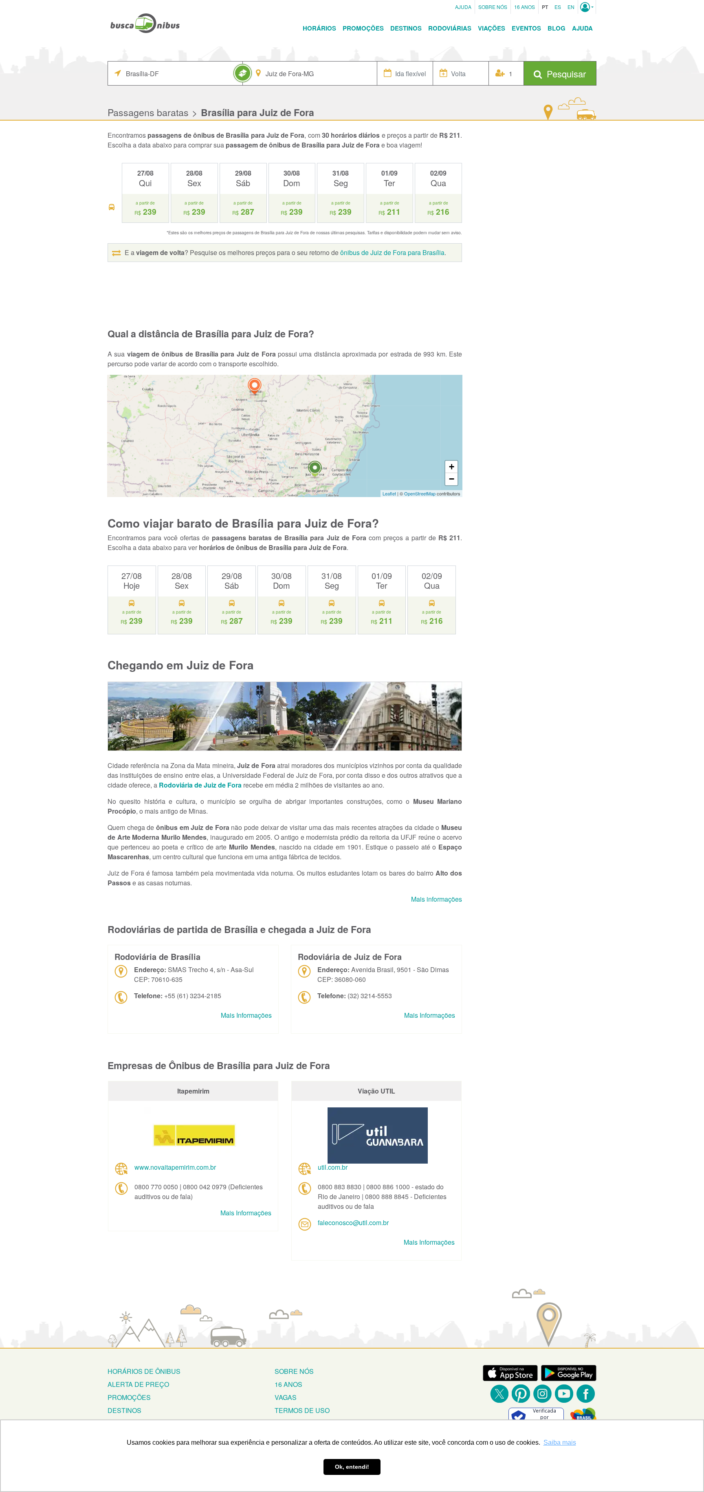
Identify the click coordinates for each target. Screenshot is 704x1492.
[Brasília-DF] (255, 387)
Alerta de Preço (138, 1384)
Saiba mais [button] (559, 1442)
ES (557, 6)
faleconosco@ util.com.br (353, 1222)
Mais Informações (246, 1015)
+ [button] (451, 467)
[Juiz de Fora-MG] (315, 470)
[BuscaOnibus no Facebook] (585, 1393)
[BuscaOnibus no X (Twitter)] (499, 1393)
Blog (556, 28)
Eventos (526, 28)
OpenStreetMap (420, 493)
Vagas (286, 1397)
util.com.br (333, 1167)
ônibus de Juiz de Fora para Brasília (392, 252)
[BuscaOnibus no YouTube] (564, 1393)
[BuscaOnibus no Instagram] (542, 1393)
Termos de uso (302, 1410)
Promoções (363, 28)
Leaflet (389, 493)
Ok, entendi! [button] (352, 1466)
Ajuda (463, 6)
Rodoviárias (449, 28)
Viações (491, 28)
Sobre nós (294, 1371)
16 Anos (524, 6)
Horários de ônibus (144, 1371)
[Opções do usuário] (587, 7)
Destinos (406, 28)
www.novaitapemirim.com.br (175, 1167)
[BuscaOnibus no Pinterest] (521, 1393)
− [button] (451, 479)
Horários (319, 28)
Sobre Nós (492, 6)
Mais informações (436, 899)
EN (571, 6)
